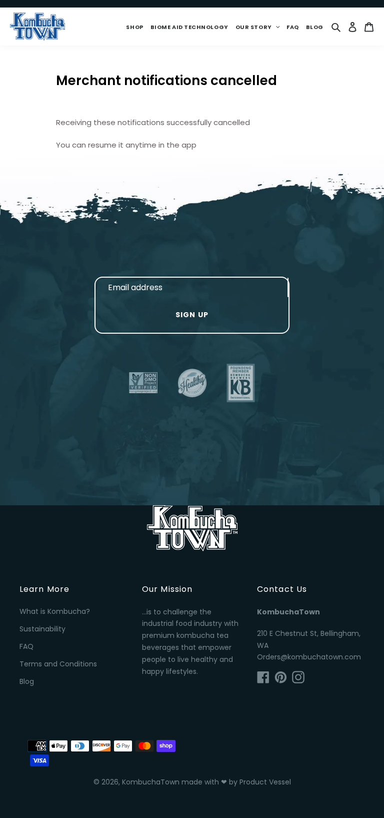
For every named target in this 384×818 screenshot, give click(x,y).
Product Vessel (265, 782)
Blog (27, 681)
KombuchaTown (151, 782)
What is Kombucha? (55, 611)
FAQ (27, 646)
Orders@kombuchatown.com (309, 657)
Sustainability (43, 629)
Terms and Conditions (58, 664)
